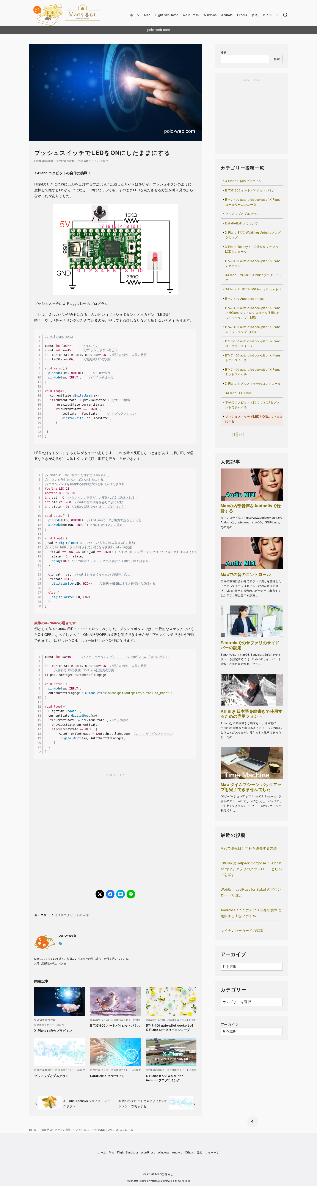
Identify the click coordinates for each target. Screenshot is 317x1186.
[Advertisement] (115, 827)
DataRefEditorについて (107, 1076)
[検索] (285, 15)
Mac (147, 14)
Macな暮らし (164, 1174)
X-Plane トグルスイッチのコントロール (253, 383)
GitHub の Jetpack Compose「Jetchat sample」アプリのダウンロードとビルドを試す (251, 869)
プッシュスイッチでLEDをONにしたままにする (253, 418)
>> (240, 434)
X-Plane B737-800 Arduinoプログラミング (253, 277)
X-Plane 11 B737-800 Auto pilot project (253, 289)
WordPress (190, 14)
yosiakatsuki (157, 1180)
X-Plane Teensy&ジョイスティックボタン (86, 1103)
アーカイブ (229, 1024)
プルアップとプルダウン (51, 1076)
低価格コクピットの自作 (94, 161)
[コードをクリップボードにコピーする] (191, 338)
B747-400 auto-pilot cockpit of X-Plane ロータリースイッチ (253, 343)
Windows (210, 14)
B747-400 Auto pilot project (245, 298)
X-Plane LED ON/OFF (240, 393)
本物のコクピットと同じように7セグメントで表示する (142, 1103)
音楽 (255, 14)
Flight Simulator (166, 14)
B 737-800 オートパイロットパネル (115, 1025)
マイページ (270, 14)
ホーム (134, 14)
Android (227, 14)
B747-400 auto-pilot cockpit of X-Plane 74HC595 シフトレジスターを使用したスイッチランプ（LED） (253, 313)
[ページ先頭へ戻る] (253, 1122)
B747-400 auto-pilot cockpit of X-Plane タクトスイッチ (253, 371)
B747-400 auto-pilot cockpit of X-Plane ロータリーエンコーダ (169, 1027)
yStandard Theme (137, 1180)
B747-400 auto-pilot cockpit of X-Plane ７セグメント (253, 263)
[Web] (60, 943)
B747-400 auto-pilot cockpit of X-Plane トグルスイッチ (253, 357)
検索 (224, 52)
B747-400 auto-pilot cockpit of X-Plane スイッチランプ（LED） (253, 329)
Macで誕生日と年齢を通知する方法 (249, 848)
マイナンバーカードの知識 (242, 930)
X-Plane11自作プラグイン (53, 1030)
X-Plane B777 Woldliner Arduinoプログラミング (164, 1078)
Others (242, 14)
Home (33, 1129)
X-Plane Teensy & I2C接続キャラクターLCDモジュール (253, 249)
